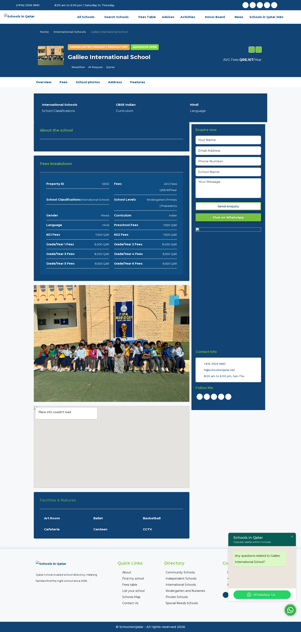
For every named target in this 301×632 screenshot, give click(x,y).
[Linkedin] (267, 5)
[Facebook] (245, 5)
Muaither (78, 67)
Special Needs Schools (182, 603)
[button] (252, 50)
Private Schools (177, 597)
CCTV (147, 529)
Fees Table (147, 17)
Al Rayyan (95, 67)
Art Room (52, 518)
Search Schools (116, 17)
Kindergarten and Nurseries (185, 591)
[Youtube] (260, 5)
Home (44, 31)
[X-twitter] (253, 5)
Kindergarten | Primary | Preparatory (99, 47)
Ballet (98, 518)
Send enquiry (228, 206)
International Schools (70, 31)
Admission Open (145, 47)
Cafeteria (52, 529)
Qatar (110, 67)
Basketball (152, 518)
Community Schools (180, 572)
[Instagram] (274, 5)
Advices (168, 17)
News (239, 17)
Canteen (100, 529)
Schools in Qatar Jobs (266, 17)
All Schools (85, 17)
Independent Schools (181, 578)
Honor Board (215, 17)
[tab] (174, 300)
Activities (187, 17)
